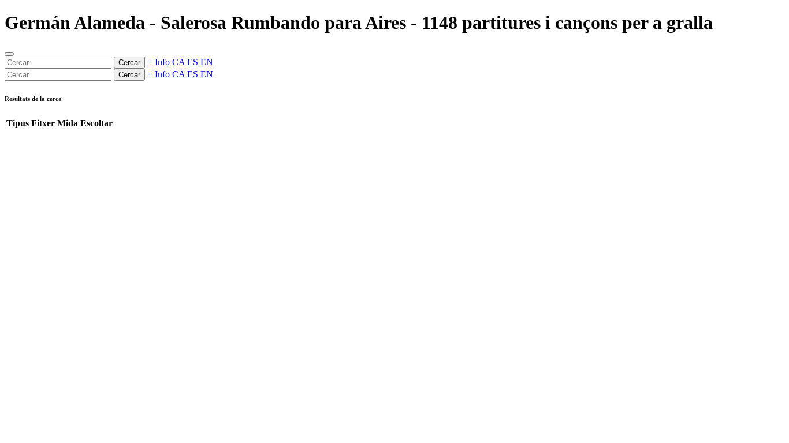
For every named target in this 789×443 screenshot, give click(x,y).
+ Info (158, 62)
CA (178, 62)
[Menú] (9, 54)
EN (206, 62)
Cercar (129, 62)
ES (192, 62)
